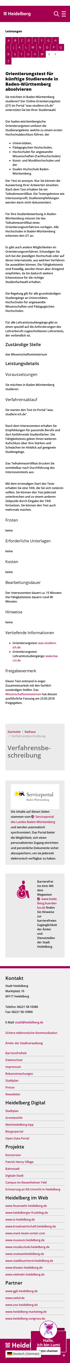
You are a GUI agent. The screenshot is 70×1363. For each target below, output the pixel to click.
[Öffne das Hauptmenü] (63, 14)
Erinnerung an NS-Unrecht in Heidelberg (32, 1189)
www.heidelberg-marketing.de (26, 1312)
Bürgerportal (14, 1131)
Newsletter (12, 1094)
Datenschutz (14, 1060)
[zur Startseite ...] (25, 1345)
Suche (58, 14)
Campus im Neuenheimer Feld (26, 1182)
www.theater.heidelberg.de (24, 1268)
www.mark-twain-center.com (25, 1233)
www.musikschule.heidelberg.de (27, 1247)
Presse (10, 1087)
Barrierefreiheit (16, 1053)
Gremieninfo (14, 1118)
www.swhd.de (15, 1298)
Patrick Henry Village (19, 1162)
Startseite (14, 732)
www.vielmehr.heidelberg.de (25, 1274)
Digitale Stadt (14, 1176)
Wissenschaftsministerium (23, 694)
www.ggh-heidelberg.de (21, 1291)
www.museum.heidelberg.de (25, 1240)
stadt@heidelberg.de (29, 1022)
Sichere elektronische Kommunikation (31, 1033)
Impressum (13, 1067)
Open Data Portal (17, 1138)
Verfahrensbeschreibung (29, 751)
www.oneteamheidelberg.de (24, 1254)
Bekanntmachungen (19, 1074)
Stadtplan (11, 1081)
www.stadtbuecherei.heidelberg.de (29, 1261)
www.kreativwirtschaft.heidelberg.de (30, 1226)
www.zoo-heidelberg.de (21, 1305)
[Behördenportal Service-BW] (35, 796)
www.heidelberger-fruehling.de (26, 1213)
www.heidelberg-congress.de (25, 1319)
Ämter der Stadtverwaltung (24, 1043)
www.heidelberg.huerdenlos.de (47, 903)
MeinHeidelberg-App (19, 1125)
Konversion (13, 1155)
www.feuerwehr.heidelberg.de (26, 1206)
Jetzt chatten (48, 1351)
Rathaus (30, 732)
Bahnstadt (12, 1169)
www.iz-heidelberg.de (20, 1219)
